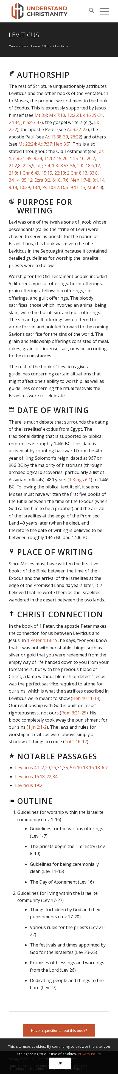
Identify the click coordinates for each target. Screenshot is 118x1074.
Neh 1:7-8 (80, 180)
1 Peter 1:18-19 (42, 640)
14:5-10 (77, 158)
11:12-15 (52, 158)
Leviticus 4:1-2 (29, 768)
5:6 (73, 768)
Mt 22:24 (27, 144)
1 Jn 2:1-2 (37, 727)
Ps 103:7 (50, 187)
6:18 (56, 180)
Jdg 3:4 (43, 166)
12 (97, 166)
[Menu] (101, 11)
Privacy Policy (89, 1054)
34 (54, 777)
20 (65, 158)
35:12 (27, 180)
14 (101, 180)
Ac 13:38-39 (56, 137)
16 (91, 768)
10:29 (24, 187)
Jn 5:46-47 (31, 122)
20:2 (91, 158)
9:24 (38, 158)
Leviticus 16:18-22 (33, 777)
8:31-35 (24, 158)
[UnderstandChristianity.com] (49, 11)
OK (59, 1063)
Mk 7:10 (57, 115)
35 (65, 768)
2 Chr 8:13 (77, 173)
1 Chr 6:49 (29, 173)
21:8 (13, 173)
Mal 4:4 (94, 187)
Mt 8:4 (41, 115)
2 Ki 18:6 (85, 166)
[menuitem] (88, 11)
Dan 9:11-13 (73, 187)
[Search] (88, 11)
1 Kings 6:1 (80, 480)
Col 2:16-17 (75, 742)
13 (85, 768)
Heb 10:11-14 (85, 698)
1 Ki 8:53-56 (63, 166)
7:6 (66, 180)
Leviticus (24, 34)
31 (59, 768)
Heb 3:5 (61, 144)
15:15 (46, 173)
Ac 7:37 (45, 144)
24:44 (14, 122)
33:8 (93, 173)
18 (97, 768)
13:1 (36, 187)
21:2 (13, 166)
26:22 (75, 137)
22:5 (27, 166)
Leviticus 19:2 (28, 785)
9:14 (13, 187)
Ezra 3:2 (42, 180)
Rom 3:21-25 (73, 713)
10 (79, 768)
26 (53, 768)
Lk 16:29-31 (91, 115)
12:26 (72, 115)
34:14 (14, 180)
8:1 (95, 180)
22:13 (59, 173)
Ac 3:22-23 (77, 129)
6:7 (105, 768)
